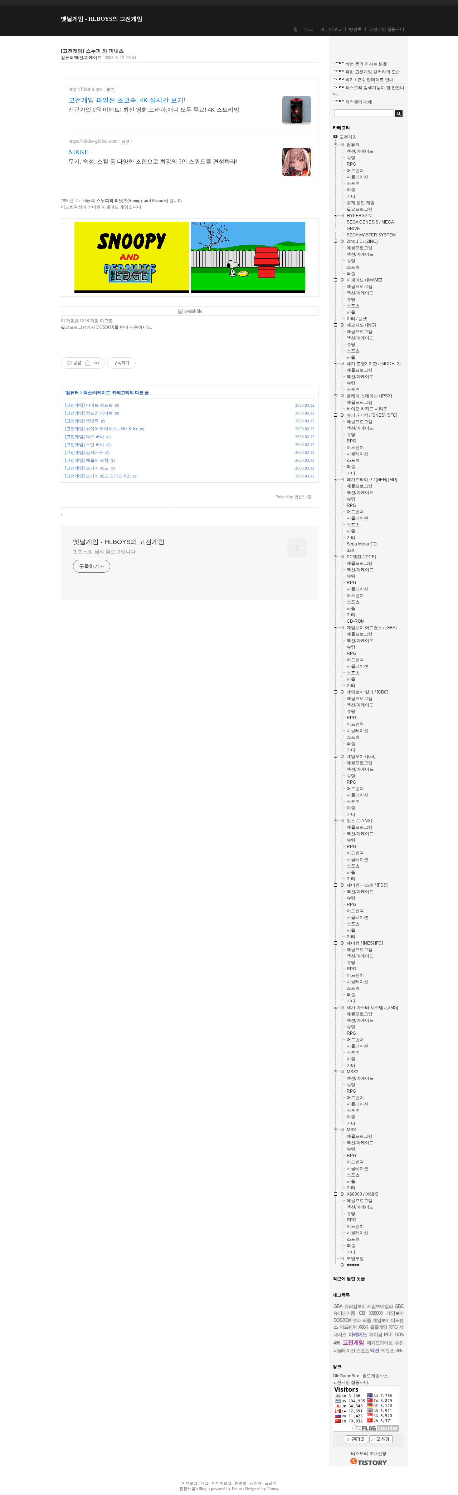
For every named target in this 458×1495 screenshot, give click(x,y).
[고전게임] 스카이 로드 (86, 468)
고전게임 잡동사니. (351, 1382)
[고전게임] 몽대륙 (82, 420)
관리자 (256, 1483)
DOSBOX (105, 327)
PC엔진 (387, 1350)
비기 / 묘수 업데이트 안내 (369, 79)
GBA (337, 1306)
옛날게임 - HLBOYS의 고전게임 (101, 19)
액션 (374, 1350)
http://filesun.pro (85, 89)
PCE (388, 1334)
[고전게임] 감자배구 (84, 452)
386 (399, 1350)
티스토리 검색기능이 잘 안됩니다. (368, 91)
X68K (363, 1327)
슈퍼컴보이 (355, 1306)
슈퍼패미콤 (344, 1313)
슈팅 (399, 1343)
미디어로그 (331, 29)
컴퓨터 (72, 392)
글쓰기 (271, 1483)
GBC (399, 1306)
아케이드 (358, 1334)
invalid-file (193, 311)
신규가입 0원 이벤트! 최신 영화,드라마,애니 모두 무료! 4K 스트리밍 (153, 110)
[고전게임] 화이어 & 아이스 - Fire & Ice (101, 428)
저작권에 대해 (358, 101)
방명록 (355, 29)
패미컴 (375, 1334)
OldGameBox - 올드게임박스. (361, 1375)
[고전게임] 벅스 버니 (84, 436)
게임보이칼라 (380, 1306)
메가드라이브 (380, 1343)
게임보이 (395, 1313)
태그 (308, 29)
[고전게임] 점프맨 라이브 (89, 413)
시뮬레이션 (344, 1350)
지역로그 (190, 1483)
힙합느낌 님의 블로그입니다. (105, 551)
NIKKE (78, 152)
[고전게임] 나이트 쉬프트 (89, 405)
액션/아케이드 (96, 392)
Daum (237, 1488)
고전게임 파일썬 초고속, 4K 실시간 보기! (127, 100)
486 (336, 1343)
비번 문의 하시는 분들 (366, 64)
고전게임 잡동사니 (386, 29)
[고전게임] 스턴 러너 (84, 444)
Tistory (273, 1488)
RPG (393, 1327)
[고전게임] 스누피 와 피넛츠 (92, 51)
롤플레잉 (378, 1327)
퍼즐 (366, 1320)
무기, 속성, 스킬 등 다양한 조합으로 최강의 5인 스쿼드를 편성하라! (153, 161)
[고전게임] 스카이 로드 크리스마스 (98, 476)
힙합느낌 (187, 1488)
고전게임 (353, 1342)
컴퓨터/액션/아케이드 (81, 57)
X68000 (376, 1313)
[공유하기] (87, 363)
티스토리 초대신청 (368, 1453)
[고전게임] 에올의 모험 (86, 460)
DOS (399, 1334)
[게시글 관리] (96, 363)
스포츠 (362, 1350)
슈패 (357, 1320)
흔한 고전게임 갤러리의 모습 (372, 71)
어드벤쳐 (348, 1327)
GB (362, 1313)
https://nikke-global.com (93, 141)
